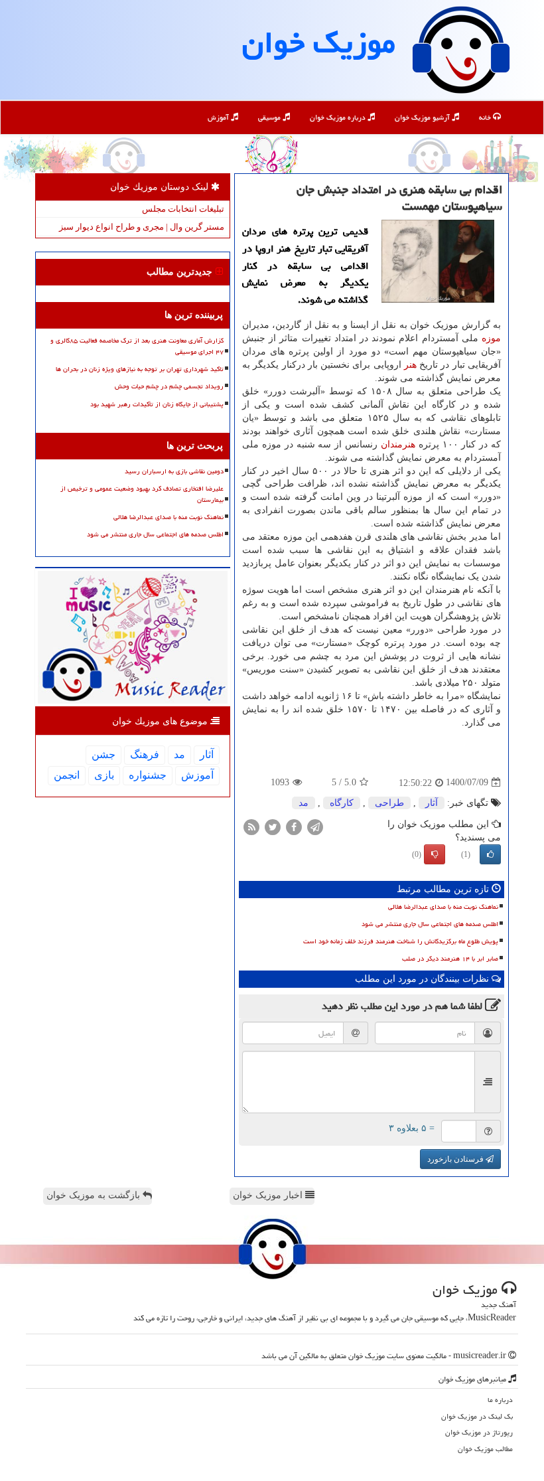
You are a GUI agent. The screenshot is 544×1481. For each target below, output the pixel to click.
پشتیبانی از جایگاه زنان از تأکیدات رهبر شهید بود (157, 404)
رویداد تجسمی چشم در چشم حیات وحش (169, 386)
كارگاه (342, 803)
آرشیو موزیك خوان (423, 117)
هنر (410, 365)
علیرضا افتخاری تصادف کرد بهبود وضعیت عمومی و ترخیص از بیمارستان (142, 494)
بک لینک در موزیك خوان (477, 1416)
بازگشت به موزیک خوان (94, 1195)
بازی (104, 775)
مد (303, 803)
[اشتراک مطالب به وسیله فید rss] (251, 826)
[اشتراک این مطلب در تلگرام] (315, 826)
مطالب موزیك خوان (485, 1449)
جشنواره (148, 775)
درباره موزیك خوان (339, 117)
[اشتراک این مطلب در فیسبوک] (294, 826)
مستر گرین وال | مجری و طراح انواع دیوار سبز (141, 227)
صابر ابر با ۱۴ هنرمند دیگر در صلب (450, 958)
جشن (103, 754)
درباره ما (500, 1400)
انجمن (67, 775)
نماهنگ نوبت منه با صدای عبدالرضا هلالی (443, 906)
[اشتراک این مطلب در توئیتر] (272, 826)
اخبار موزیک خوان (269, 1195)
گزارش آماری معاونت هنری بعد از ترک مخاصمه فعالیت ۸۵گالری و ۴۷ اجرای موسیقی (137, 346)
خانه (486, 117)
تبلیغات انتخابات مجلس (183, 209)
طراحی (389, 803)
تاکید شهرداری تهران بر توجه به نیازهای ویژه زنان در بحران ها (140, 369)
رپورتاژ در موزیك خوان (479, 1432)
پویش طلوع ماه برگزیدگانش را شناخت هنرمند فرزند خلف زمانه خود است (400, 941)
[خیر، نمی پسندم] (434, 854)
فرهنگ (144, 754)
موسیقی (270, 117)
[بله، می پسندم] (490, 854)
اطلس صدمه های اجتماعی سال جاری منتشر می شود (430, 924)
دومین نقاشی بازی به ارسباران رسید (174, 471)
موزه (491, 338)
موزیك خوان (318, 42)
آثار (431, 803)
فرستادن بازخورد (456, 1159)
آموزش (219, 117)
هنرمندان (398, 444)
